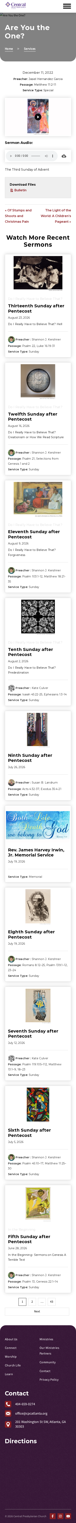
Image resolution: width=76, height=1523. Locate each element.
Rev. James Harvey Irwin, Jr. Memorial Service (36, 852)
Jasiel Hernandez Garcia (46, 79)
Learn (9, 1374)
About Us (11, 1339)
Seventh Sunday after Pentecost (33, 1033)
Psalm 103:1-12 (32, 576)
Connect (10, 1348)
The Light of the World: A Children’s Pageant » (56, 215)
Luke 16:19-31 (46, 346)
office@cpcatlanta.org (31, 1413)
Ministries (46, 1339)
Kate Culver (40, 688)
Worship (11, 1357)
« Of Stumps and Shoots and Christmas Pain (18, 215)
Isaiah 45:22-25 (32, 694)
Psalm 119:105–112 (34, 1064)
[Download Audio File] (64, 156)
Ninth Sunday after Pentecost (30, 758)
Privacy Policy (49, 1380)
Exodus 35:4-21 (51, 789)
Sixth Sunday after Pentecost (29, 1133)
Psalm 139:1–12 (56, 965)
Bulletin (20, 190)
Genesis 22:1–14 (47, 1281)
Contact (45, 1371)
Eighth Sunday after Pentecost (31, 934)
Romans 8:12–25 (33, 965)
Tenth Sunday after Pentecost (30, 652)
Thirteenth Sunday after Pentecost (36, 308)
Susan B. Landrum (45, 782)
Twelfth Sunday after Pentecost (32, 416)
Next (37, 1311)
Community (48, 1362)
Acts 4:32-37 (30, 789)
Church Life (13, 1365)
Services (30, 49)
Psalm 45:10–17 (32, 1163)
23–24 (12, 970)
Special (48, 90)
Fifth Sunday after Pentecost (29, 1239)
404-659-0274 (25, 1404)
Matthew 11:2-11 (45, 84)
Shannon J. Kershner (46, 339)
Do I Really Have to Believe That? (35, 299)
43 (51, 1302)
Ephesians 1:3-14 (55, 694)
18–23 (22, 1069)
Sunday (34, 351)
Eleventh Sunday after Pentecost (34, 534)
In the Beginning (21, 1229)
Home (9, 49)
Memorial (35, 876)
